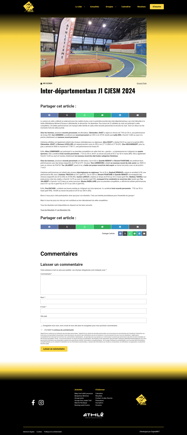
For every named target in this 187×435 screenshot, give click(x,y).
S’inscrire (157, 7)
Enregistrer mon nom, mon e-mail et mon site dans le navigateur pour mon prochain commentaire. (80, 326)
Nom (42, 297)
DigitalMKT (155, 432)
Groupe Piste (142, 83)
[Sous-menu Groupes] (115, 6)
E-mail (43, 307)
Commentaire (46, 274)
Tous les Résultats (47, 210)
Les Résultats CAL (64, 210)
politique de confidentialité (63, 330)
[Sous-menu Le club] (84, 6)
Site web (43, 316)
